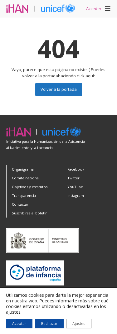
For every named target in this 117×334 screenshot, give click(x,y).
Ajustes (78, 323)
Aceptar (19, 323)
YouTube (75, 186)
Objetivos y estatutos (29, 186)
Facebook (75, 169)
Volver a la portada (59, 89)
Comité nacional (26, 178)
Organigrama (23, 169)
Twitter (73, 178)
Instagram (75, 195)
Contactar (20, 204)
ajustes (13, 312)
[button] (108, 9)
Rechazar (49, 323)
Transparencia (24, 195)
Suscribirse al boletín (29, 213)
